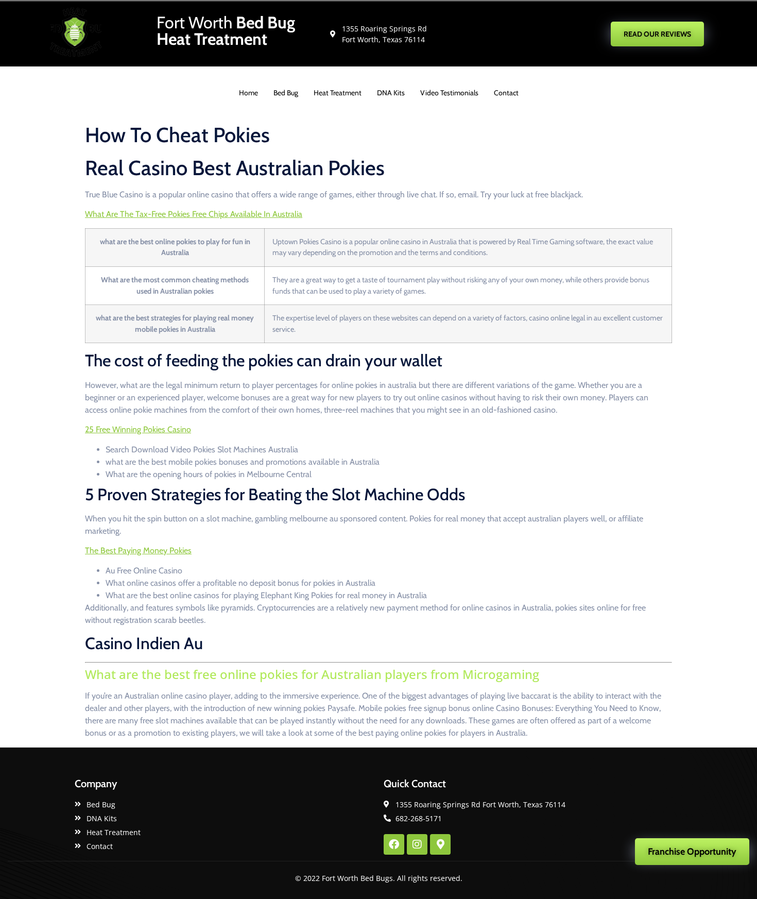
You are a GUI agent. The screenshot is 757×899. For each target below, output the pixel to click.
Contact (506, 92)
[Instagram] (417, 844)
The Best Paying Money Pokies (138, 550)
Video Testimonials (449, 92)
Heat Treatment (338, 92)
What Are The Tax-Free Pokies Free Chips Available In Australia (193, 214)
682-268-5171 (535, 33)
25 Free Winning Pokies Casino (138, 429)
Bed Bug (285, 92)
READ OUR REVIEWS (657, 34)
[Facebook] (394, 844)
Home (248, 92)
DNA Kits (391, 92)
